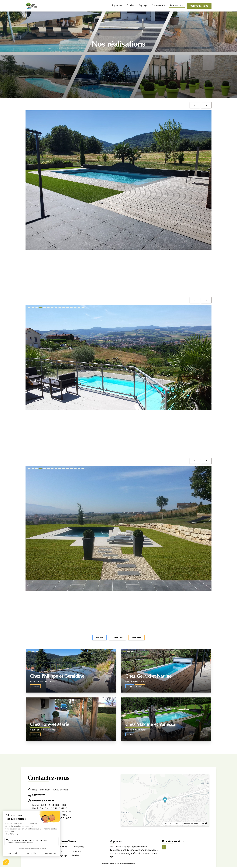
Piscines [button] (63, 846)
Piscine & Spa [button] (158, 5)
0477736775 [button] (38, 795)
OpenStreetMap (188, 823)
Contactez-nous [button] (199, 6)
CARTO (176, 823)
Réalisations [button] (177, 5)
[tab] (29, 307)
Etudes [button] (75, 855)
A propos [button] (117, 5)
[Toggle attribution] (206, 823)
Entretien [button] (117, 637)
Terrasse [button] (136, 637)
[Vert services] (32, 5)
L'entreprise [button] (78, 846)
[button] (195, 105)
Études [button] (130, 5)
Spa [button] (60, 851)
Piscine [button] (99, 637)
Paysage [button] (143, 5)
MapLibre (167, 823)
